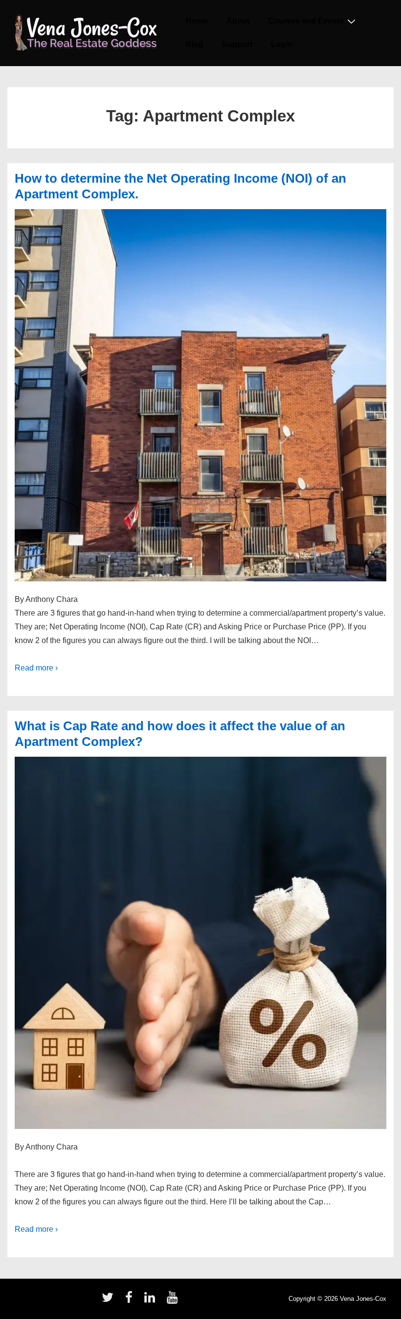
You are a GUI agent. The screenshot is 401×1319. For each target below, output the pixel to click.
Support (237, 44)
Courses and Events (306, 21)
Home (197, 21)
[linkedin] (151, 1300)
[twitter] (110, 1300)
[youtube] (173, 1300)
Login (281, 44)
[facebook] (131, 1300)
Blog (194, 44)
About (237, 21)
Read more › (36, 668)
